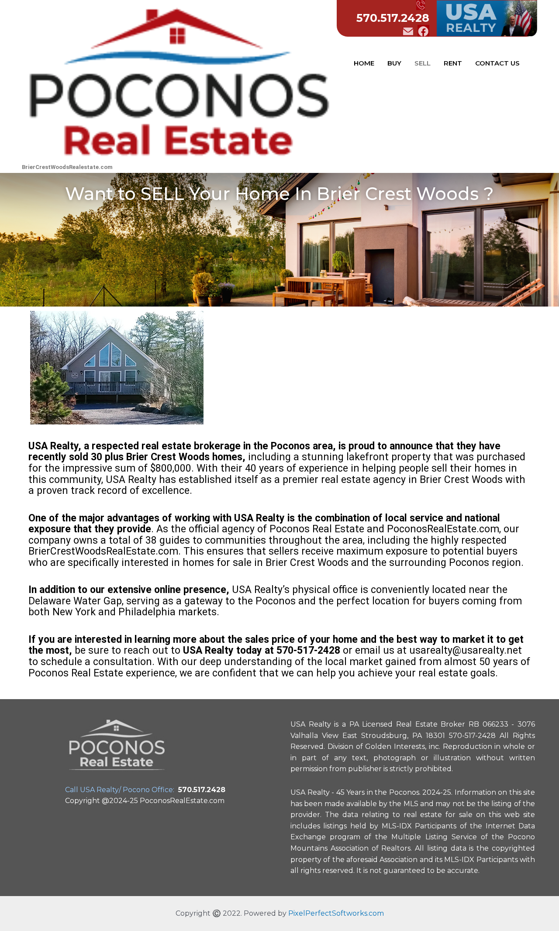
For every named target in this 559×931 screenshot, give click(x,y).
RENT (453, 63)
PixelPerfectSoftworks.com (336, 913)
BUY (394, 63)
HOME (364, 63)
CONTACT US (497, 63)
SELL (422, 63)
